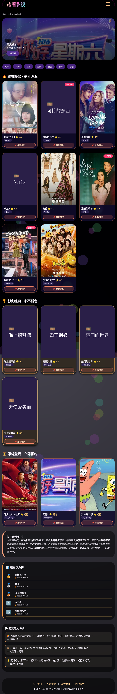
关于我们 (37, 683)
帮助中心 (51, 683)
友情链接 (65, 683)
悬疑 (28, 67)
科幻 (18, 67)
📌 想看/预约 (19, 145)
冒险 (71, 67)
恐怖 (61, 67)
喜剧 (50, 67)
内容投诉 (79, 683)
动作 (7, 67)
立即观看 (13, 53)
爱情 (39, 67)
